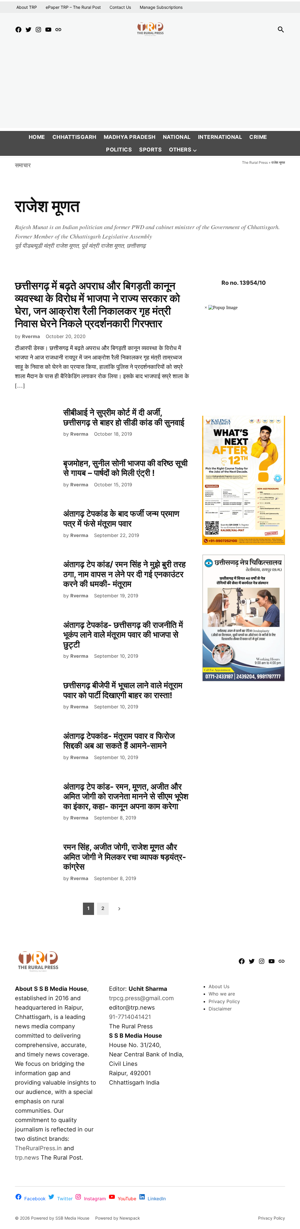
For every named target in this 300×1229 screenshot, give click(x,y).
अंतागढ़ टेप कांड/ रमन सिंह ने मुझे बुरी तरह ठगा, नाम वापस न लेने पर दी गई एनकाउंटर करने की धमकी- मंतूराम (124, 574)
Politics (119, 149)
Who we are (222, 994)
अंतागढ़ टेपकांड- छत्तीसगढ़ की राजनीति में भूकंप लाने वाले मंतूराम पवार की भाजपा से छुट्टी (123, 635)
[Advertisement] (150, 87)
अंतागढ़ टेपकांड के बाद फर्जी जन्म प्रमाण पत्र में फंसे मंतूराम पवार (121, 519)
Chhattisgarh (74, 137)
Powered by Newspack (117, 1218)
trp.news (27, 1157)
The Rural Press (255, 162)
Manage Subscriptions (161, 7)
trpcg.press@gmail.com (141, 998)
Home (37, 137)
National (177, 137)
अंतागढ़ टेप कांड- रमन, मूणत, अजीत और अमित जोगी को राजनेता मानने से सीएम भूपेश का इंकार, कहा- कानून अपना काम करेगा (125, 796)
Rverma (31, 336)
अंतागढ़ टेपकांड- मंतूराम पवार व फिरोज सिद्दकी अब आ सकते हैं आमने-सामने (119, 741)
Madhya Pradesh (130, 137)
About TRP (26, 7)
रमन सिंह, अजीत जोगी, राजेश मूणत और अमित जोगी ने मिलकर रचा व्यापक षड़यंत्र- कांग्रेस (124, 857)
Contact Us (120, 7)
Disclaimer (220, 1009)
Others (180, 149)
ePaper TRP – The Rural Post (73, 7)
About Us (219, 986)
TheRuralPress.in (39, 1148)
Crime (258, 137)
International (220, 137)
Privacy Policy (224, 1001)
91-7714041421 (130, 1016)
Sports (150, 149)
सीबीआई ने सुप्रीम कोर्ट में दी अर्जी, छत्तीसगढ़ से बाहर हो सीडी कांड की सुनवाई (123, 417)
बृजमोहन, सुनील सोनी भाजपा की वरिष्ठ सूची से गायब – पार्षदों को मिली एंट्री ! (125, 468)
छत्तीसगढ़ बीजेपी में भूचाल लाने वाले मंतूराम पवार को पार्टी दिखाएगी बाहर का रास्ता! (123, 690)
